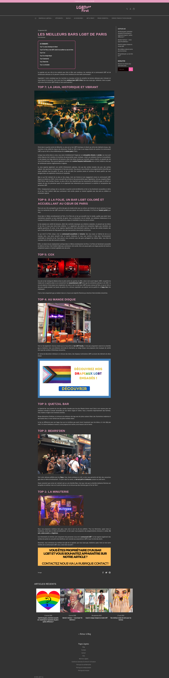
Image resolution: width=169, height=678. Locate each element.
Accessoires (78, 18)
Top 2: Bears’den (44, 62)
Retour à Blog (85, 634)
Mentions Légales (83, 659)
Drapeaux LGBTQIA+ (45, 18)
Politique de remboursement (83, 668)
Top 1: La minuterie (44, 65)
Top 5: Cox (42, 53)
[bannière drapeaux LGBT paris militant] (74, 397)
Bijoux (68, 18)
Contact (84, 653)
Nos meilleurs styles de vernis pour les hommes (125, 50)
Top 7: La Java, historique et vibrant (49, 47)
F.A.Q (83, 656)
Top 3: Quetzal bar (44, 59)
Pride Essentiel (103, 18)
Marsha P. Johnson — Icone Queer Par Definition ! (125, 40)
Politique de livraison (83, 670)
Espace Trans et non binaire (122, 18)
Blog (83, 647)
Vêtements (59, 18)
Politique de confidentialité (83, 665)
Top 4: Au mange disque (46, 56)
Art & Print (90, 18)
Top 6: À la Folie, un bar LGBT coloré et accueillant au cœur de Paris (56, 50)
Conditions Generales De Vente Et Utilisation (84, 662)
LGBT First (41, 677)
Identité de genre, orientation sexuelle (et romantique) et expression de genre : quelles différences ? (125, 34)
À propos (83, 650)
